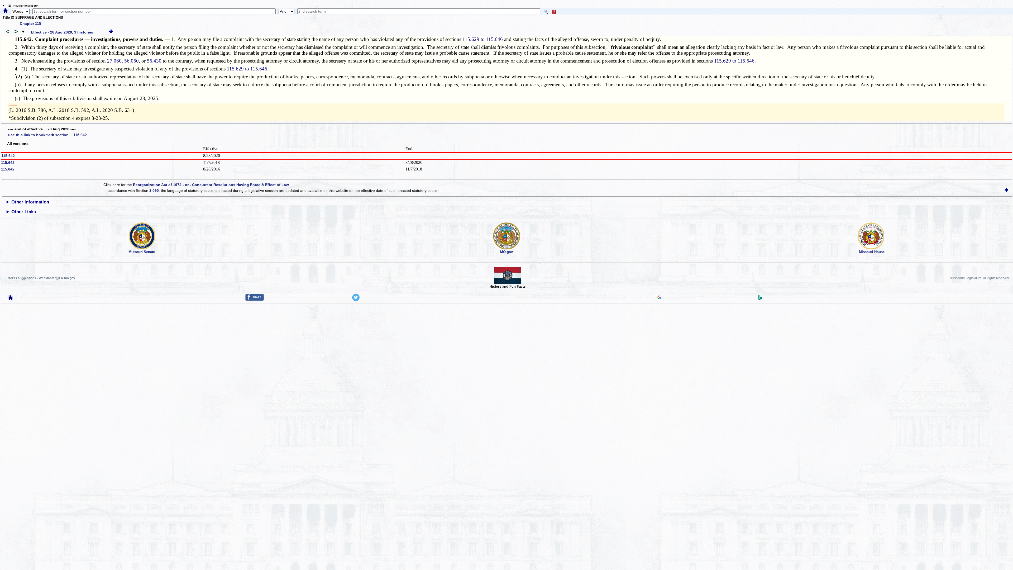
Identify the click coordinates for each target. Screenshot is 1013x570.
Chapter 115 (30, 23)
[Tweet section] (356, 300)
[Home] (5, 10)
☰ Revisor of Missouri (22, 5)
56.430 (154, 61)
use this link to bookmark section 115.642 (47, 135)
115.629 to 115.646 (482, 39)
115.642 (8, 156)
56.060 (131, 61)
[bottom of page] (111, 32)
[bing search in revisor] (760, 299)
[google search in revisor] (659, 298)
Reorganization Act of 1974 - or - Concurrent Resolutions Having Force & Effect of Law (211, 185)
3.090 (154, 190)
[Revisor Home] (10, 298)
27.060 (114, 61)
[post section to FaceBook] (254, 299)
